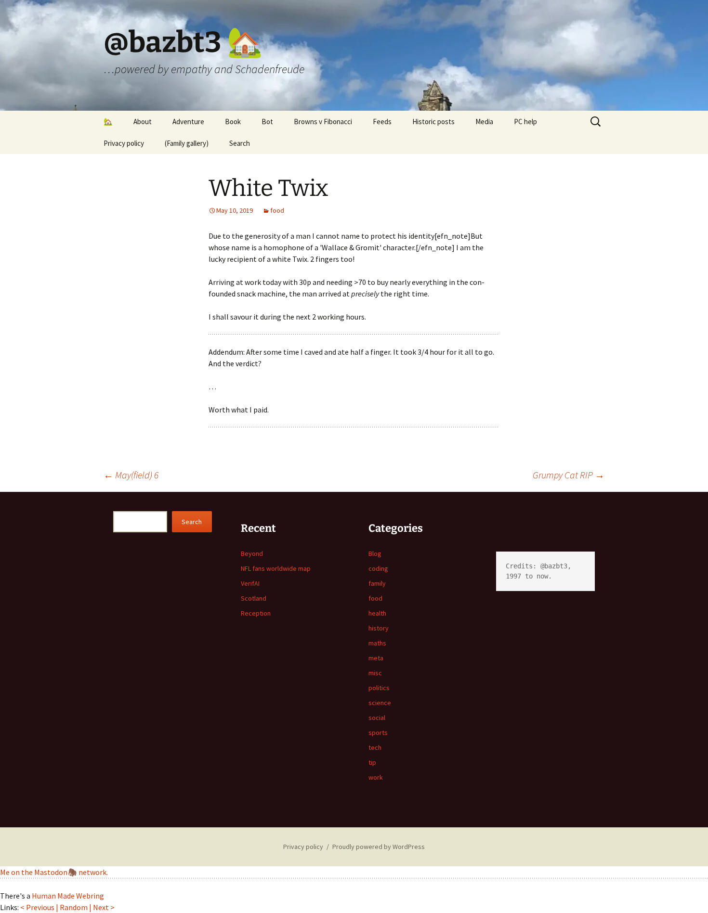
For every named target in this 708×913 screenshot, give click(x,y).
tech (374, 747)
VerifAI (250, 583)
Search (239, 143)
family (377, 583)
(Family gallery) (187, 143)
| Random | (74, 907)
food (277, 210)
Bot (267, 121)
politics (379, 687)
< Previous (37, 907)
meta (375, 658)
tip (372, 762)
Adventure (188, 121)
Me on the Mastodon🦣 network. (54, 872)
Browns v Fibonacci (323, 121)
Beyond (252, 553)
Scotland (253, 598)
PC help (525, 121)
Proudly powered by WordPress (378, 846)
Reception (256, 613)
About (142, 121)
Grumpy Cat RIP (568, 475)
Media (484, 121)
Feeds (382, 121)
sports (378, 732)
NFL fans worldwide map (276, 568)
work (375, 777)
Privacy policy (124, 143)
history (378, 628)
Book (233, 121)
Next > (104, 907)
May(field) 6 (131, 475)
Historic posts (433, 121)
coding (378, 568)
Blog (374, 553)
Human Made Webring (68, 895)
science (379, 702)
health (377, 613)
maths (377, 643)
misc (375, 673)
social (376, 717)
